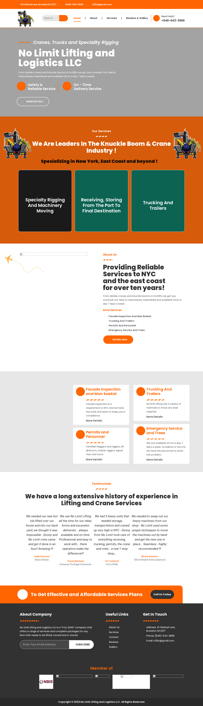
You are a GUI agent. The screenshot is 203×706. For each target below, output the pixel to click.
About (93, 18)
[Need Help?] (156, 18)
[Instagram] (170, 649)
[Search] (63, 18)
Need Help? (168, 16)
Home (77, 18)
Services (112, 18)
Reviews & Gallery (137, 18)
